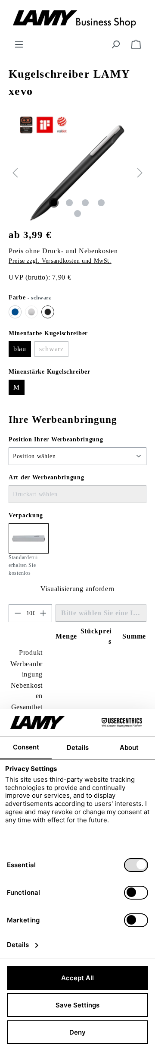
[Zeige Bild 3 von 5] (85, 202)
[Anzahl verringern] (18, 613)
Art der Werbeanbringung (46, 477)
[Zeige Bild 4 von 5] (101, 202)
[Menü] (19, 44)
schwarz (53, 351)
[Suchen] (115, 44)
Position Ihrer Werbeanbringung (56, 439)
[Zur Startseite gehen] (77, 19)
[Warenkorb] (136, 44)
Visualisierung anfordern (77, 588)
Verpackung (26, 515)
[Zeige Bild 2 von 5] (69, 202)
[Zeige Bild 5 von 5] (77, 213)
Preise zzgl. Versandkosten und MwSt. (60, 261)
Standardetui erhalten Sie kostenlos (23, 565)
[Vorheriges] (15, 173)
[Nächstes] (139, 173)
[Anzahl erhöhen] (43, 613)
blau (19, 348)
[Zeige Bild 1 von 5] (53, 202)
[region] (77, 172)
